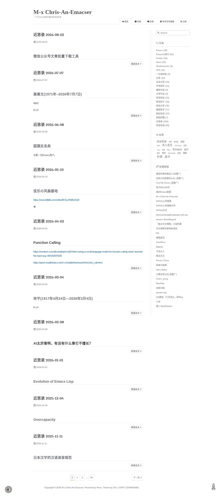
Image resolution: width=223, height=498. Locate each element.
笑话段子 (160, 101)
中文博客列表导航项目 (166, 228)
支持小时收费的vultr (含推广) (170, 178)
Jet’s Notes (161, 269)
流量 (185, 145)
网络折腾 (160, 117)
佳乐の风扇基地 (45, 191)
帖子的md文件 (163, 187)
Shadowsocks (162, 66)
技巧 (186, 149)
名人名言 (167, 145)
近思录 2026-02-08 (48, 322)
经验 (182, 142)
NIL (157, 233)
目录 (163, 150)
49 (91, 477)
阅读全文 (135, 64)
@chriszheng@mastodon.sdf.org (172, 215)
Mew (169, 150)
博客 (185, 153)
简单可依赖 (161, 265)
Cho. (115, 487)
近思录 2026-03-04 (48, 277)
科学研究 (160, 97)
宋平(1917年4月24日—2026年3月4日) (63, 299)
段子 (167, 156)
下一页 (136, 477)
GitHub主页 (161, 210)
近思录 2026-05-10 (48, 169)
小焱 (158, 301)
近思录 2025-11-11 (48, 436)
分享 (158, 78)
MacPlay (160, 283)
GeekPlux (160, 242)
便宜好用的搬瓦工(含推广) (168, 173)
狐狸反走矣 (42, 146)
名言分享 (160, 82)
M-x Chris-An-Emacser (62, 12)
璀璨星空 (160, 237)
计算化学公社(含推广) (166, 274)
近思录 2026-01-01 (48, 360)
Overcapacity (44, 420)
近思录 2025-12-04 (48, 398)
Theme (106, 487)
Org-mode (171, 153)
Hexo (158, 62)
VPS (158, 70)
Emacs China (162, 260)
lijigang (159, 247)
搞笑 (179, 153)
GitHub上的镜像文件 (166, 205)
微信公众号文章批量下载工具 (56, 56)
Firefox (159, 58)
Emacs (159, 50)
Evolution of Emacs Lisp (53, 381)
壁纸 (164, 153)
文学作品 (160, 94)
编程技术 (160, 109)
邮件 (158, 153)
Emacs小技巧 (162, 54)
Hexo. (99, 487)
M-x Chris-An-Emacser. (73, 487)
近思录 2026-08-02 (48, 35)
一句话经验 (161, 74)
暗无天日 (160, 256)
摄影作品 (160, 90)
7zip (158, 150)
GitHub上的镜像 (163, 201)
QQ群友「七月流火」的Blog (169, 297)
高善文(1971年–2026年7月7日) (57, 94)
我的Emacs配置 (163, 192)
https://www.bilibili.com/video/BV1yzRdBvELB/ (56, 200)
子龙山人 (160, 251)
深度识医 (160, 288)
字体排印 (160, 86)
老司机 (176, 142)
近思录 (159, 121)
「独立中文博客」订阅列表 (169, 224)
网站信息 (160, 113)
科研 (170, 142)
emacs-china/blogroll (166, 219)
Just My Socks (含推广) (167, 183)
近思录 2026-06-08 (48, 124)
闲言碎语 (160, 125)
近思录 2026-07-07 (48, 73)
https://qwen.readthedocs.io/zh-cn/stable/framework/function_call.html (67, 262)
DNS (158, 145)
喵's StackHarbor (164, 306)
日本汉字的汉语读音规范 (52, 458)
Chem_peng (162, 279)
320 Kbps (178, 145)
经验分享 (160, 105)
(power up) (161, 292)
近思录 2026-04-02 (48, 221)
